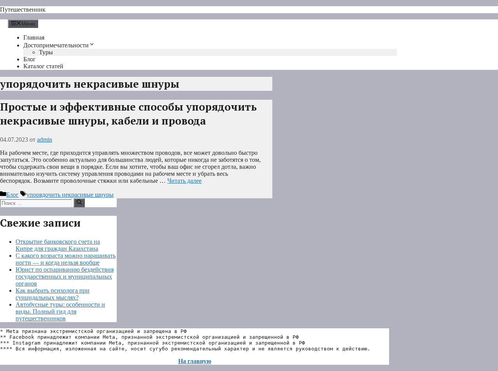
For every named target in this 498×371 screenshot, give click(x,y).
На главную (194, 361)
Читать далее (184, 180)
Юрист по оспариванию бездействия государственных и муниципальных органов (65, 276)
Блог (29, 59)
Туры (46, 52)
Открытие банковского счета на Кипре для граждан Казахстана (58, 245)
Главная (33, 37)
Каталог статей (43, 66)
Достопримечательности (56, 45)
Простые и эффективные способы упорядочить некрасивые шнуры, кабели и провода (128, 114)
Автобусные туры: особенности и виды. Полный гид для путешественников (60, 311)
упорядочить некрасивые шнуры (70, 194)
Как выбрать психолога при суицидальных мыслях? (52, 294)
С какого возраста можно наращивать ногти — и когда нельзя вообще (66, 259)
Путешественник (23, 9)
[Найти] (79, 202)
